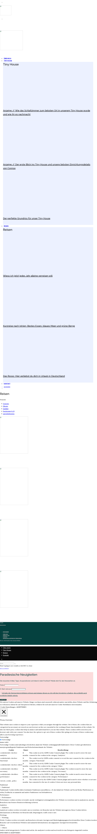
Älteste (5, 406)
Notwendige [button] (4, 737)
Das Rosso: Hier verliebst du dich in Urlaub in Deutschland (34, 376)
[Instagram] (4, 388)
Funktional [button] (4, 785)
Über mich (5, 634)
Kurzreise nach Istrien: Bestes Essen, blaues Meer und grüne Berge (39, 326)
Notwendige (6, 740)
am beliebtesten (8, 414)
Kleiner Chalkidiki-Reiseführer (16, 612)
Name (2, 685)
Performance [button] (4, 795)
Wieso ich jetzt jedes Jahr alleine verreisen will (28, 275)
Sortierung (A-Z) (9, 411)
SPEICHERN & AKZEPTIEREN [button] (10, 833)
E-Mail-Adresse (5, 689)
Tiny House (8, 60)
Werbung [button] (3, 815)
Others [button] (2, 825)
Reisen (6, 226)
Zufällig (5, 409)
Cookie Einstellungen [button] (8, 707)
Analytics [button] (3, 805)
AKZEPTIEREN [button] (21, 707)
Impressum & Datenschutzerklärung (12, 638)
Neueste (6, 404)
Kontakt (7, 383)
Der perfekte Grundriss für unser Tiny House (26, 218)
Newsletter (6, 635)
